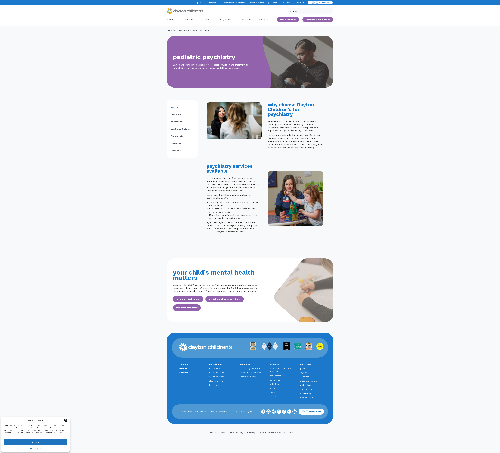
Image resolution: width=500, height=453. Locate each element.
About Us (263, 19)
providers (176, 114)
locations (206, 19)
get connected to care (188, 299)
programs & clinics (180, 129)
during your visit (216, 377)
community (275, 380)
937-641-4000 (307, 397)
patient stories (277, 375)
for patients (214, 368)
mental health (191, 30)
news (272, 392)
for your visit (226, 19)
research (274, 396)
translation (324, 3)
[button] (66, 420)
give (199, 3)
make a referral (257, 3)
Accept (35, 442)
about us (274, 364)
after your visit (216, 381)
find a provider (288, 19)
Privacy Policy (35, 448)
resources (246, 19)
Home (169, 30)
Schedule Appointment (318, 19)
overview (175, 107)
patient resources (247, 377)
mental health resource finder (224, 299)
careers (212, 3)
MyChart (286, 3)
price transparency (309, 381)
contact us (299, 3)
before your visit (217, 372)
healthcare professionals (235, 3)
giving (272, 388)
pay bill (276, 3)
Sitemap (251, 433)
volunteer (274, 384)
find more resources (187, 307)
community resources (250, 368)
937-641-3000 (307, 389)
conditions (172, 19)
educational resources (250, 372)
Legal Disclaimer (217, 433)
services (189, 19)
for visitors (214, 385)
